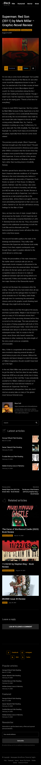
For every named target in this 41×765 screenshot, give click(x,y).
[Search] (36, 422)
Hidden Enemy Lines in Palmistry (13, 466)
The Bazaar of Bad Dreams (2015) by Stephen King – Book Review (30, 491)
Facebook (15, 652)
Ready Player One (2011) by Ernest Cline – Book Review (10, 490)
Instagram (29, 652)
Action (5, 30)
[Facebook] (8, 652)
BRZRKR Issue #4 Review (13, 599)
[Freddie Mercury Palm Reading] (35, 457)
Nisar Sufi (18, 403)
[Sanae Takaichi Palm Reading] (35, 448)
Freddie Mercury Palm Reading (12, 456)
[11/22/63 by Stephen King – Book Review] (20, 550)
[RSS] (12, 657)
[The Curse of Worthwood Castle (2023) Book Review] (20, 516)
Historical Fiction (14, 30)
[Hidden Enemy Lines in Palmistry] (35, 466)
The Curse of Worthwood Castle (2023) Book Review (20, 531)
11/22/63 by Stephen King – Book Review (18, 565)
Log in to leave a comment (20, 627)
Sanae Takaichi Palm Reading (12, 447)
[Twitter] (23, 657)
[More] (33, 68)
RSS (17, 657)
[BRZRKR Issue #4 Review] (20, 585)
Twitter (28, 657)
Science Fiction (26, 30)
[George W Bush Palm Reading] (35, 438)
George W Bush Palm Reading (12, 438)
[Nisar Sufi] (7, 408)
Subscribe (20, 741)
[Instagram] (22, 652)
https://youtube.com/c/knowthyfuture (26, 406)
